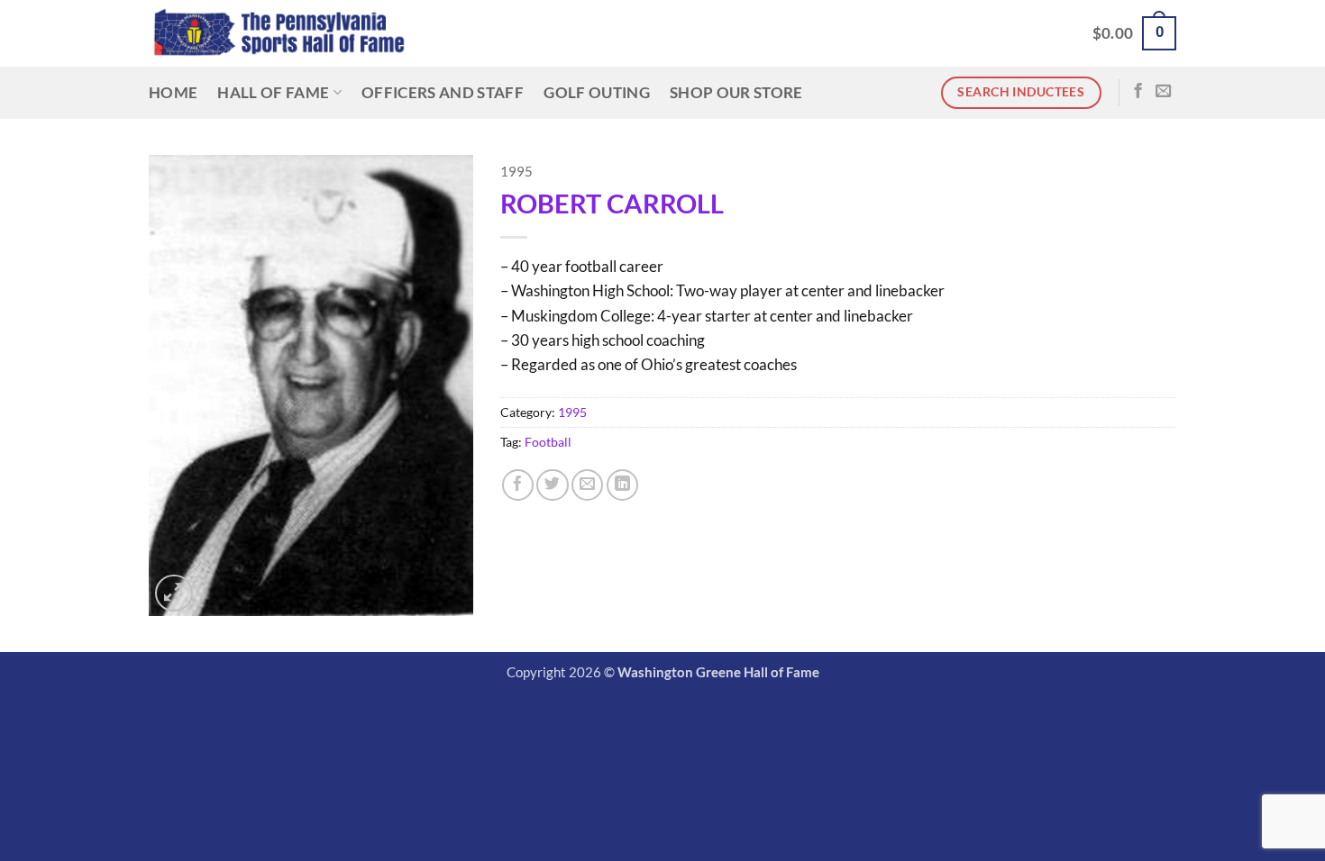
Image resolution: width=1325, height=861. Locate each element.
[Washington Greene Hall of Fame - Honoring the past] (279, 34)
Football (548, 441)
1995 (516, 171)
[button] (1134, 33)
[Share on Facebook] (518, 485)
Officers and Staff (442, 92)
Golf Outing (597, 92)
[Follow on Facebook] (1138, 92)
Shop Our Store (736, 92)
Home (173, 92)
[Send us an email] (1163, 92)
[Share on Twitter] (552, 485)
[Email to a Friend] (587, 485)
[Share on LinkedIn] (622, 485)
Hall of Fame (273, 92)
